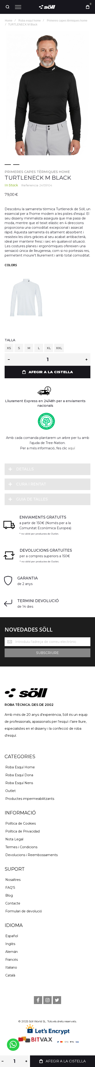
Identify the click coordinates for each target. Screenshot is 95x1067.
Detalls (25, 469)
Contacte (12, 903)
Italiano (11, 967)
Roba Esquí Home (20, 767)
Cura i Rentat (31, 484)
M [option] (28, 348)
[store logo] (47, 7)
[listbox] (47, 348)
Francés (11, 959)
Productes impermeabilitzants (29, 799)
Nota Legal (14, 839)
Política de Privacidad (22, 831)
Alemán (11, 952)
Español (11, 936)
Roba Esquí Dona (19, 775)
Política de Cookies (20, 823)
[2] (16, 164)
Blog (9, 895)
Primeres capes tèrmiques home (37, 172)
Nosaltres (13, 880)
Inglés (10, 944)
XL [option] (49, 348)
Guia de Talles (32, 499)
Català (10, 975)
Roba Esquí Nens (19, 783)
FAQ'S (10, 888)
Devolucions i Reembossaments (31, 855)
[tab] (47, 469)
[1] (7, 164)
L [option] (39, 348)
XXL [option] (59, 348)
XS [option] (9, 348)
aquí (71, 448)
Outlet (10, 791)
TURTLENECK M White (26, 296)
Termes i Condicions (21, 847)
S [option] (19, 348)
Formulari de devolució (23, 911)
